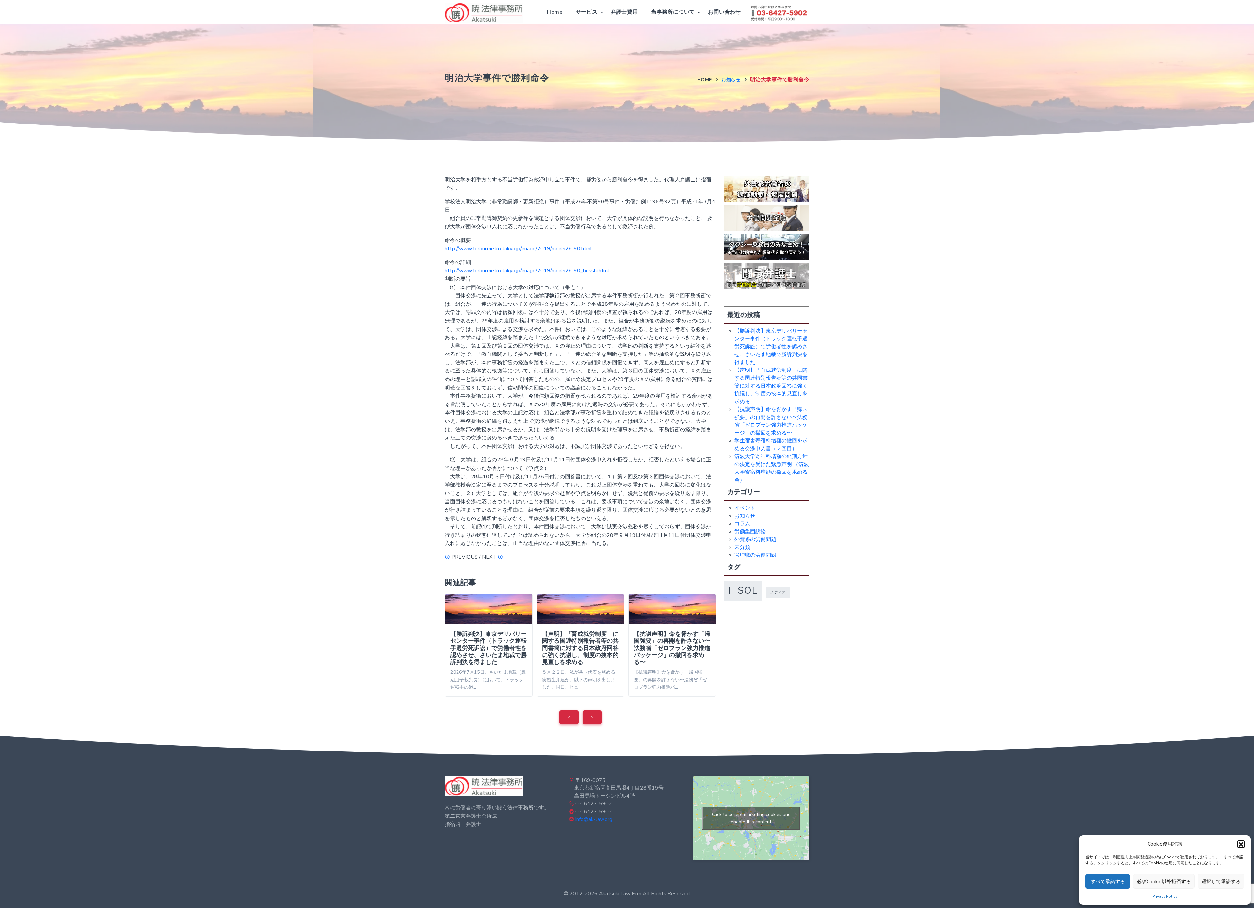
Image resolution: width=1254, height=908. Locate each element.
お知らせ (730, 80)
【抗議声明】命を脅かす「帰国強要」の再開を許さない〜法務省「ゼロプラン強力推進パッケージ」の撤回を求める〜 (672, 648)
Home (554, 12)
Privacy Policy (1164, 896)
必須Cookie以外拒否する (1164, 881)
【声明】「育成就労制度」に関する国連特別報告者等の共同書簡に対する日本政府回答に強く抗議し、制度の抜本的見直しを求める (580, 648)
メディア (778, 592)
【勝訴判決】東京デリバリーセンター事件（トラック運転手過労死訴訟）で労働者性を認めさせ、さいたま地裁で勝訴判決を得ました (488, 648)
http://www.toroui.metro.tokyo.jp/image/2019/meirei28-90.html (518, 248)
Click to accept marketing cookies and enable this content (751, 818)
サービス (587, 12)
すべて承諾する (1108, 881)
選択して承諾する (1221, 881)
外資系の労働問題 (755, 539)
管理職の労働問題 (755, 555)
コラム (742, 523)
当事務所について (673, 12)
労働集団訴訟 (750, 531)
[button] (1241, 844)
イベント (744, 508)
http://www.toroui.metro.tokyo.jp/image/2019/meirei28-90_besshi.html (527, 270)
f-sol (743, 590)
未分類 (742, 547)
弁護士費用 (624, 12)
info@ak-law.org (593, 819)
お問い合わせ (724, 12)
